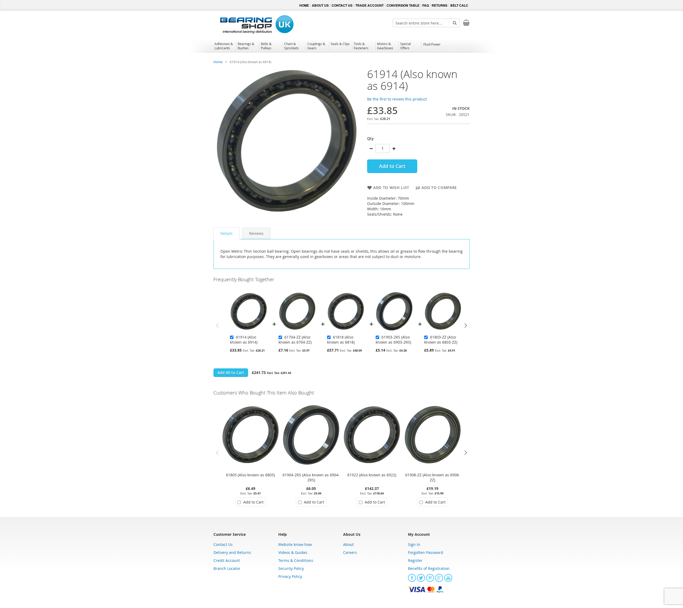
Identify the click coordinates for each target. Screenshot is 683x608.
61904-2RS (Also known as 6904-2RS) (311, 477)
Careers (350, 552)
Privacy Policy (290, 576)
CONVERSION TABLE (403, 5)
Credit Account (226, 560)
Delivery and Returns (232, 552)
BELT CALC (459, 5)
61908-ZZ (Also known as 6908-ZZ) (432, 477)
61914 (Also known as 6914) (243, 340)
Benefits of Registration (429, 568)
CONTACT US (342, 5)
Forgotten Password (425, 552)
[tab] (226, 233)
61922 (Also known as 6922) (371, 474)
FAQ (425, 5)
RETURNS (439, 5)
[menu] (341, 46)
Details (226, 233)
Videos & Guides (292, 552)
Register (415, 560)
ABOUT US (320, 5)
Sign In (414, 544)
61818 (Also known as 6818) (341, 340)
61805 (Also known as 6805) (250, 474)
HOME (304, 5)
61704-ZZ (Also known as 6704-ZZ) (295, 340)
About (348, 544)
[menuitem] (224, 46)
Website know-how (295, 544)
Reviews (256, 233)
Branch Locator (226, 568)
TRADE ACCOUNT (369, 5)
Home (218, 62)
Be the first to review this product (397, 99)
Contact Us (223, 544)
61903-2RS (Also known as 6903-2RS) (393, 340)
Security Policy (291, 568)
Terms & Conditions (295, 560)
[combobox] (426, 23)
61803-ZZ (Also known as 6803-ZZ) (440, 340)
